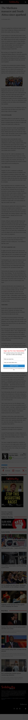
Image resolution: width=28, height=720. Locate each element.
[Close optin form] (25, 350)
